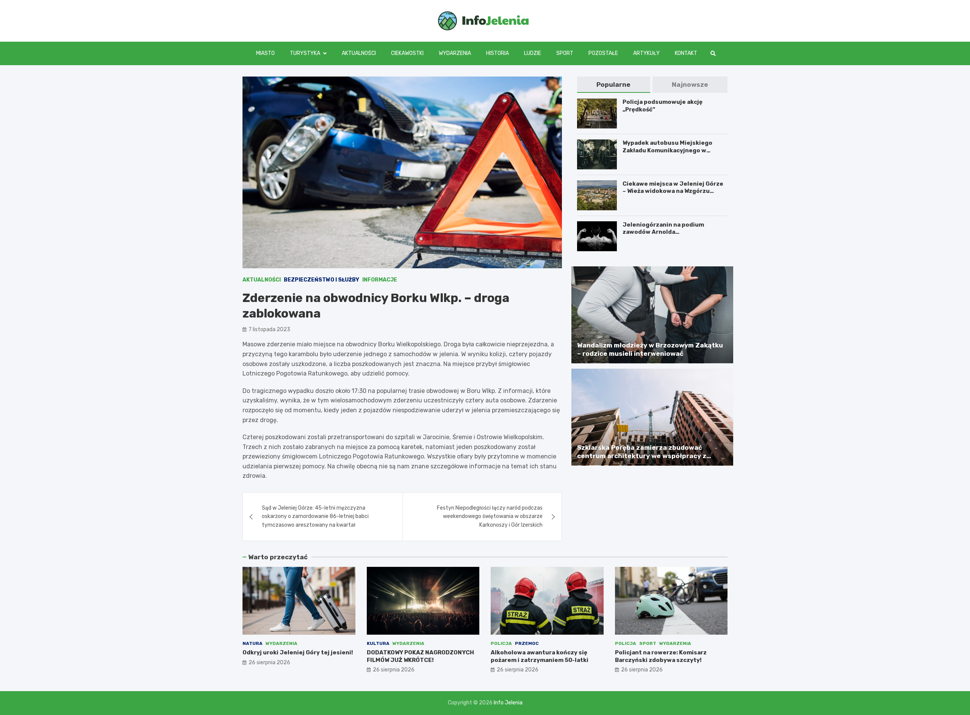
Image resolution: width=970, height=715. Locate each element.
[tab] (613, 85)
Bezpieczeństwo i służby (321, 280)
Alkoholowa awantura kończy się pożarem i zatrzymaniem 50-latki (539, 656)
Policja (501, 643)
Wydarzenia (455, 53)
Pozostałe (603, 53)
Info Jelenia (508, 702)
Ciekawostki (407, 53)
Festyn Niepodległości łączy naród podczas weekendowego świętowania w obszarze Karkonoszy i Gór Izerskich (490, 516)
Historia (497, 53)
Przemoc (527, 643)
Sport (564, 53)
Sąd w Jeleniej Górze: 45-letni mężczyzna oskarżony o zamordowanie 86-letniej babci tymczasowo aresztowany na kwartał (315, 516)
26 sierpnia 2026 (269, 662)
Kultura (378, 643)
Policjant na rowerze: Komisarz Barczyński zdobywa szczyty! (661, 656)
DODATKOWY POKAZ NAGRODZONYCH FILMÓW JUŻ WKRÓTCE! (420, 656)
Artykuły (646, 53)
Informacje (379, 280)
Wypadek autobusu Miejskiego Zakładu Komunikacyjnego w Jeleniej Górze (667, 150)
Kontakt (686, 53)
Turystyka (305, 53)
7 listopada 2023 (269, 329)
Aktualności (359, 53)
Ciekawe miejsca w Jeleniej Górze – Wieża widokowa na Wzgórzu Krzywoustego (673, 191)
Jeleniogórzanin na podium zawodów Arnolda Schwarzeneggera (663, 232)
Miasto (265, 53)
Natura (252, 643)
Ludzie (532, 53)
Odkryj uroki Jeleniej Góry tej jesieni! (297, 652)
